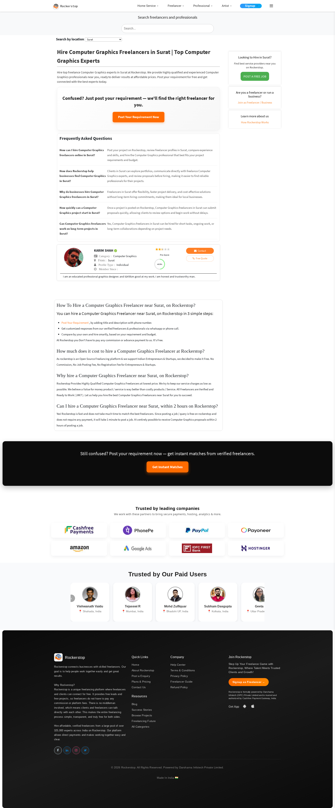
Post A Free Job (254, 76)
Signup (250, 6)
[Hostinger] (256, 548)
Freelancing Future (144, 721)
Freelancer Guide (181, 681)
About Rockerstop (143, 670)
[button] (269, 6)
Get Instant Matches (167, 467)
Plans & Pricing (141, 681)
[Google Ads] (138, 548)
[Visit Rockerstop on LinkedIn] (67, 750)
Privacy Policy (179, 676)
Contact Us (139, 687)
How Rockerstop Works (255, 122)
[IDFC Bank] (197, 548)
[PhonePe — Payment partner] (138, 530)
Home (135, 664)
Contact (201, 250)
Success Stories (142, 709)
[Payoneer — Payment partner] (256, 530)
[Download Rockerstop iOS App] (252, 706)
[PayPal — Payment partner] (197, 530)
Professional (201, 6)
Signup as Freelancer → (248, 682)
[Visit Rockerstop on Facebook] (58, 750)
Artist (225, 6)
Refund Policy (179, 687)
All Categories (140, 726)
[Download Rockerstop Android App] (245, 706)
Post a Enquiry (141, 676)
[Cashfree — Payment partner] (79, 530)
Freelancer (174, 6)
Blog (134, 704)
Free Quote (201, 258)
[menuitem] (149, 6)
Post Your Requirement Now (138, 117)
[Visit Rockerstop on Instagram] (76, 750)
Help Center (178, 664)
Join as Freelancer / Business (255, 102)
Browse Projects (142, 715)
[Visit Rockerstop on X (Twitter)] (85, 750)
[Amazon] (79, 548)
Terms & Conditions (182, 670)
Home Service (146, 6)
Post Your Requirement (75, 322)
